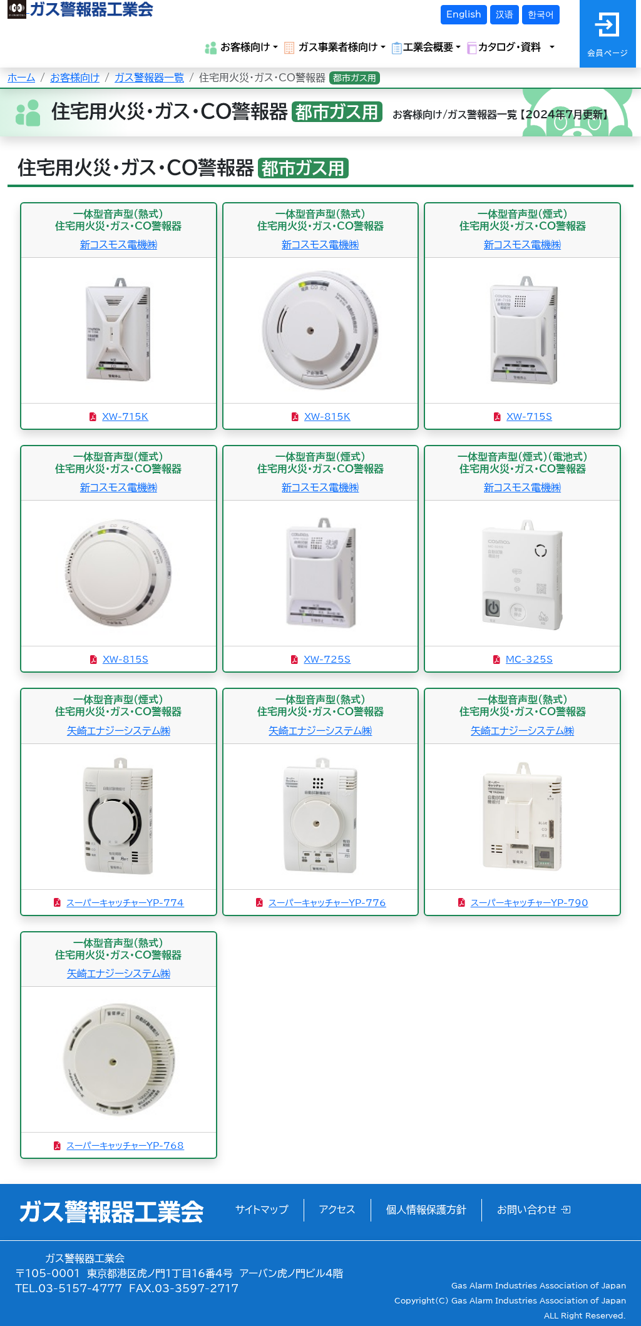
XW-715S (529, 416)
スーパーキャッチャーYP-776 (327, 903)
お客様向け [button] (243, 47)
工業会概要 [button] (428, 47)
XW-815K (327, 416)
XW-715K (125, 416)
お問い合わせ (528, 1210)
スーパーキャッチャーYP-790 (529, 903)
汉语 (504, 14)
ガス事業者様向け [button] (336, 47)
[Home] (81, 9)
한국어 (541, 14)
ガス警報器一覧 (149, 78)
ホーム (21, 78)
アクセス (337, 1210)
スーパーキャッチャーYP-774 (125, 903)
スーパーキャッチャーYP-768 (125, 1145)
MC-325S (529, 659)
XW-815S (125, 659)
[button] (581, 1294)
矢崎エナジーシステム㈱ (118, 731)
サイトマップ (262, 1210)
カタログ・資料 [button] (512, 47)
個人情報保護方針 (426, 1210)
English (463, 14)
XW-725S (327, 659)
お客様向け (75, 78)
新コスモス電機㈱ (118, 245)
